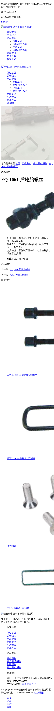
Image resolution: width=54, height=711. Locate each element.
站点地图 (39, 692)
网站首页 (11, 32)
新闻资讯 (11, 53)
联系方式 (11, 59)
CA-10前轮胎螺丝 (19, 275)
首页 (18, 163)
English (4, 21)
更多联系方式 (29, 684)
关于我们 (11, 35)
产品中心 (11, 38)
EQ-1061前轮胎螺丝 (20, 269)
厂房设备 (11, 56)
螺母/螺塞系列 (14, 661)
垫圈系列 (11, 664)
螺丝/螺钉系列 (40, 163)
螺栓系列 (11, 658)
